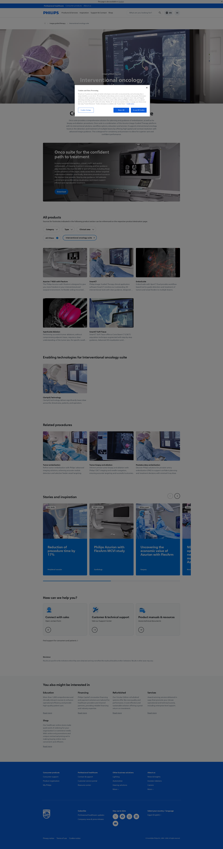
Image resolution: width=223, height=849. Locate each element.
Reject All (121, 110)
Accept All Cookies (138, 110)
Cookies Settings (86, 110)
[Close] (146, 87)
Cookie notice (130, 103)
